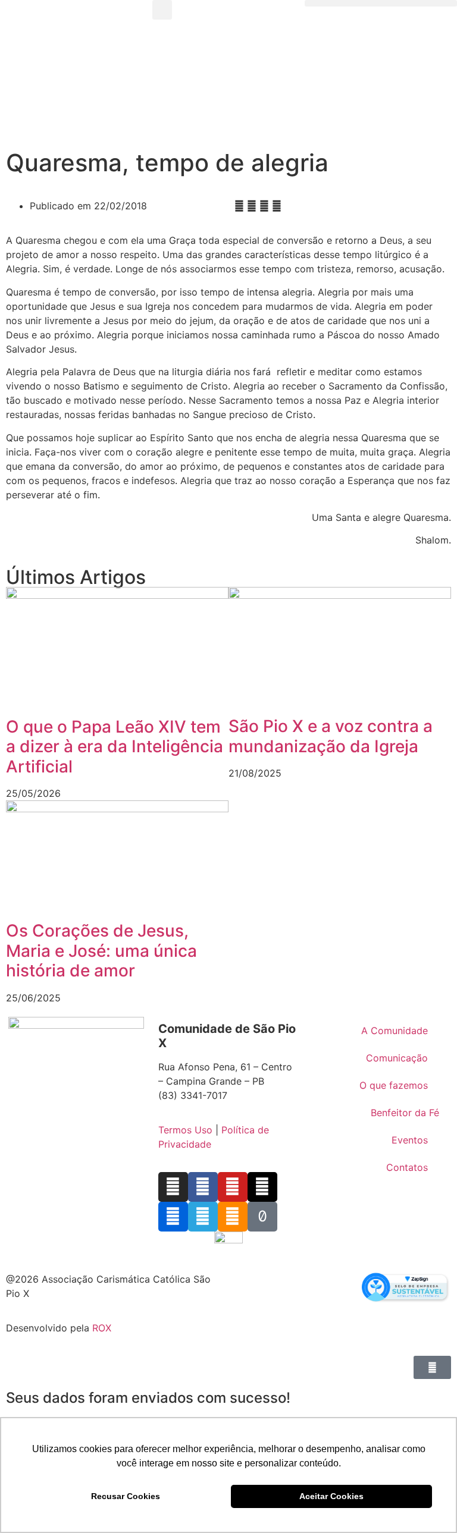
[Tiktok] (262, 1217)
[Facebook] (203, 1187)
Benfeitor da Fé (405, 1113)
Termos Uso (185, 1130)
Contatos (407, 1167)
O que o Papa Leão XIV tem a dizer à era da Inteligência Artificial (114, 747)
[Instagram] (173, 1187)
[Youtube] (233, 1187)
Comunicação (397, 1058)
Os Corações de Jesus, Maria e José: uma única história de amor (101, 951)
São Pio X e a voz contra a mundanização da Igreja (330, 736)
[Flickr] (173, 1217)
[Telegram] (203, 1217)
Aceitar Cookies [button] (331, 1496)
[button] (162, 10)
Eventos (410, 1140)
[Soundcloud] (233, 1217)
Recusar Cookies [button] (125, 1496)
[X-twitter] (262, 1187)
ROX (101, 1328)
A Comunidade (394, 1030)
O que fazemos (393, 1085)
